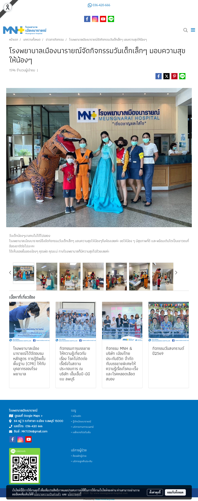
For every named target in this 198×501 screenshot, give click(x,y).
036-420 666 (34, 426)
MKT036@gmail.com (34, 431)
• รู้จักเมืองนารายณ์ (81, 421)
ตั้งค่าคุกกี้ (154, 492)
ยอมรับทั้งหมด (175, 492)
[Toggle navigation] (193, 30)
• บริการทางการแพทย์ (82, 427)
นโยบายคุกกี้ (74, 494)
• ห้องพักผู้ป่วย (78, 456)
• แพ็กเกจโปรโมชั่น (81, 432)
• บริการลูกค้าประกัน (81, 461)
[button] (184, 30)
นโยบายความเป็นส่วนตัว (47, 494)
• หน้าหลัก (76, 416)
